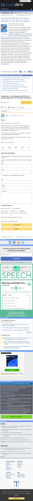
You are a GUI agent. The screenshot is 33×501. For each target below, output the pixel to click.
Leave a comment (26, 102)
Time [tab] (4, 107)
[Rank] (2, 338)
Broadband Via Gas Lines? (7, 15)
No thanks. (5, 213)
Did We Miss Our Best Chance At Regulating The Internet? (15, 330)
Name (2, 163)
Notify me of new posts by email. (9, 221)
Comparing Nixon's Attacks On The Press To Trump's (13, 451)
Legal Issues (4, 34)
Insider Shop (20, 475)
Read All (29, 332)
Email (2, 169)
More (1, 456)
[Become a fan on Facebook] (14, 242)
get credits (11, 213)
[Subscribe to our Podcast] (23, 242)
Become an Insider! (16, 416)
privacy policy (20, 262)
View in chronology (9, 142)
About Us (19, 463)
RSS (7, 102)
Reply (2, 142)
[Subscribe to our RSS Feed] (18, 242)
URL (2, 179)
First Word (13, 211)
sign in (16, 213)
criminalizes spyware (14, 34)
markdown (7, 208)
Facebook (8, 464)
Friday (3, 424)
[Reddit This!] (25, 72)
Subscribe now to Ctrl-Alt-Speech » (16, 315)
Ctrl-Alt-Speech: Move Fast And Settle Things (13, 85)
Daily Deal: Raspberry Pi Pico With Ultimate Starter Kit (15, 90)
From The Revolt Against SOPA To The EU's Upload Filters (16, 327)
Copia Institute (21, 474)
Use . (7, 208)
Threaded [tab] (12, 107)
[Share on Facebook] (29, 72)
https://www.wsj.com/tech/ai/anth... (9, 391)
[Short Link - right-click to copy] (20, 72)
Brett (23, 25)
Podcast (8, 467)
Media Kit (8, 475)
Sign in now (17, 160)
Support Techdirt (21, 476)
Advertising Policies (20, 465)
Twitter (7, 463)
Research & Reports (9, 469)
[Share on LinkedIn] (31, 72)
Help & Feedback (10, 474)
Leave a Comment (13, 71)
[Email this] (22, 72)
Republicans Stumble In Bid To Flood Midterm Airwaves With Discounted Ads (17, 441)
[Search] (32, 1)
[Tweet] (27, 72)
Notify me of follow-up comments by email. (12, 217)
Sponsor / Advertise (8, 477)
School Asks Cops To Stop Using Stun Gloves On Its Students (15, 439)
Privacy (19, 467)
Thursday (4, 446)
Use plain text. (16, 208)
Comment (4, 191)
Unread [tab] (21, 107)
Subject (3, 185)
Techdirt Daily (15, 175)
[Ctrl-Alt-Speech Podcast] (16, 272)
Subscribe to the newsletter (13, 175)
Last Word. (22, 211)
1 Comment (4, 71)
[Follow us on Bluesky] (10, 242)
